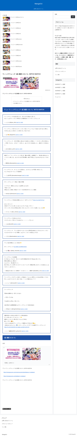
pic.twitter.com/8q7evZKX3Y (22, 327)
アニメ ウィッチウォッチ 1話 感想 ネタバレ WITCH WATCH (27, 101)
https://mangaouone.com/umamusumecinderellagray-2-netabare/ (19, 372)
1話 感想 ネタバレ (18, 103)
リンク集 (57, 74)
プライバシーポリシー (60, 71)
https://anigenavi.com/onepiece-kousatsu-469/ (15, 399)
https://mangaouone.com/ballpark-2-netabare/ (15, 376)
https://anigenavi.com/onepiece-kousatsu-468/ (15, 395)
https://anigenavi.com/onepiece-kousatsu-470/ (15, 403)
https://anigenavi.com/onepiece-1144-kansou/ (14, 387)
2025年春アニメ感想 (7, 408)
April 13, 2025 (19, 122)
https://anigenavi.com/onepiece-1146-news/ (14, 384)
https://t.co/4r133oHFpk (10, 327)
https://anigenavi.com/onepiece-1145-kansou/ (14, 391)
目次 (25, 98)
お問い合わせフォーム (60, 68)
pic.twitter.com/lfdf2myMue (20, 246)
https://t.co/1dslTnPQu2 (38, 200)
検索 (56, 14)
